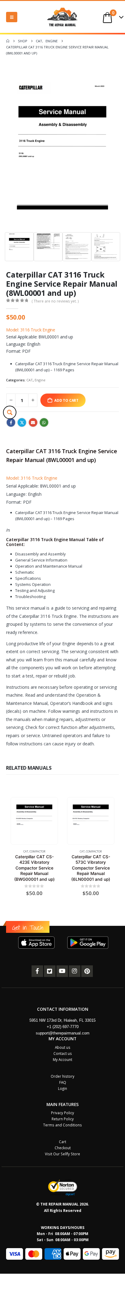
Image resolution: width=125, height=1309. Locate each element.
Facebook (11, 422)
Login (62, 1088)
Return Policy (63, 1118)
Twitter (22, 422)
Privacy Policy (62, 1112)
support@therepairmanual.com (63, 1033)
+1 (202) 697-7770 (63, 1026)
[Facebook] (37, 971)
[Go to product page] (34, 821)
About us (62, 1047)
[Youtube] (62, 971)
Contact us (62, 1053)
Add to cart (66, 400)
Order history (62, 1076)
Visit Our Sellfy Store (62, 1153)
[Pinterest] (87, 971)
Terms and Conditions (62, 1124)
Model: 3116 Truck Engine (30, 330)
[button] (11, 17)
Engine (40, 380)
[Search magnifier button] (9, 412)
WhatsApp (44, 422)
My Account (62, 1059)
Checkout (63, 1147)
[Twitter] (50, 971)
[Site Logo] (62, 17)
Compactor (37, 851)
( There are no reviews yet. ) (55, 301)
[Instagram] (74, 971)
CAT (29, 380)
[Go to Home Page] (7, 41)
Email (33, 422)
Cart (62, 1141)
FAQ (62, 1082)
